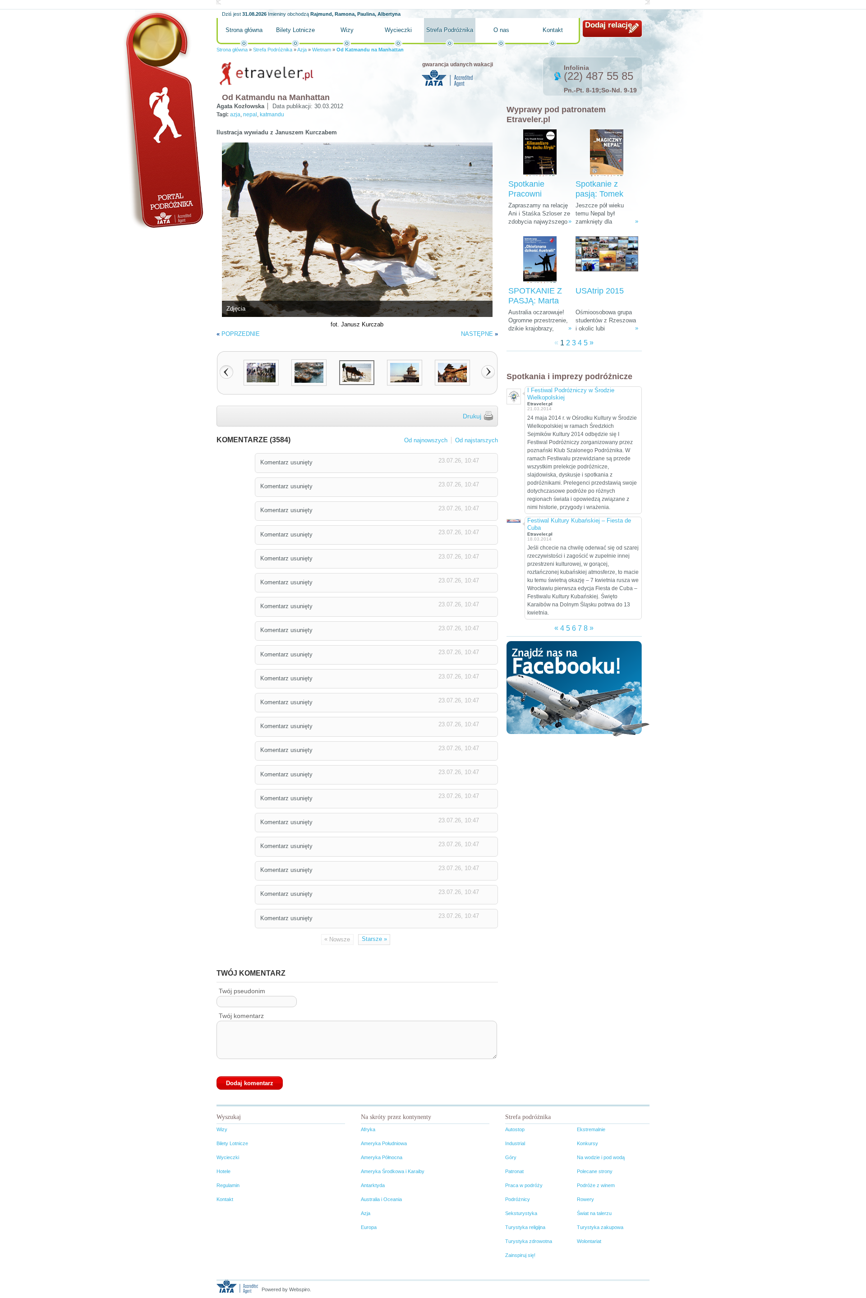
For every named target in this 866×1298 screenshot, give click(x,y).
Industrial (515, 1143)
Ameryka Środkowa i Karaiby (392, 1171)
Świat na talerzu (594, 1213)
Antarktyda (373, 1185)
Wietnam (321, 49)
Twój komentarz (241, 1015)
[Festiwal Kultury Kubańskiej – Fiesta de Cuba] (513, 520)
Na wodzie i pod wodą (601, 1157)
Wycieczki (398, 30)
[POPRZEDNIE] (226, 372)
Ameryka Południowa (384, 1143)
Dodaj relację (608, 25)
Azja (302, 49)
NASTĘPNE (477, 333)
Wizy (347, 30)
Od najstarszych (476, 440)
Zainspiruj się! (520, 1255)
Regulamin (228, 1185)
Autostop (515, 1129)
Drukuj (472, 416)
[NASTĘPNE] (488, 372)
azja (235, 114)
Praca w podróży (524, 1185)
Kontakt (553, 30)
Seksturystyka (521, 1213)
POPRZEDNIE (240, 333)
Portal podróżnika (163, 119)
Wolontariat (589, 1241)
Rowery (585, 1199)
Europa (369, 1227)
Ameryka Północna (381, 1157)
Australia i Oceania (381, 1199)
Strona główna (244, 30)
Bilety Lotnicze (295, 30)
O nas (501, 30)
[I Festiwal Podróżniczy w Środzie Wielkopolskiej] (513, 395)
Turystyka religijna (525, 1227)
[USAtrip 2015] (607, 260)
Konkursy (587, 1143)
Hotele (223, 1171)
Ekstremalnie (591, 1129)
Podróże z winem (596, 1185)
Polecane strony (595, 1171)
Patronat (514, 1171)
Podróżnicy (517, 1199)
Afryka (368, 1129)
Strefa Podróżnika (449, 30)
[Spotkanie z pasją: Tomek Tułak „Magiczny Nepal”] (606, 153)
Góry (510, 1157)
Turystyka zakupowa (600, 1227)
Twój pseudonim (242, 991)
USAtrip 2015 (600, 290)
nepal (250, 114)
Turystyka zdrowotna (528, 1241)
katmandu (272, 114)
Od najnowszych (425, 440)
